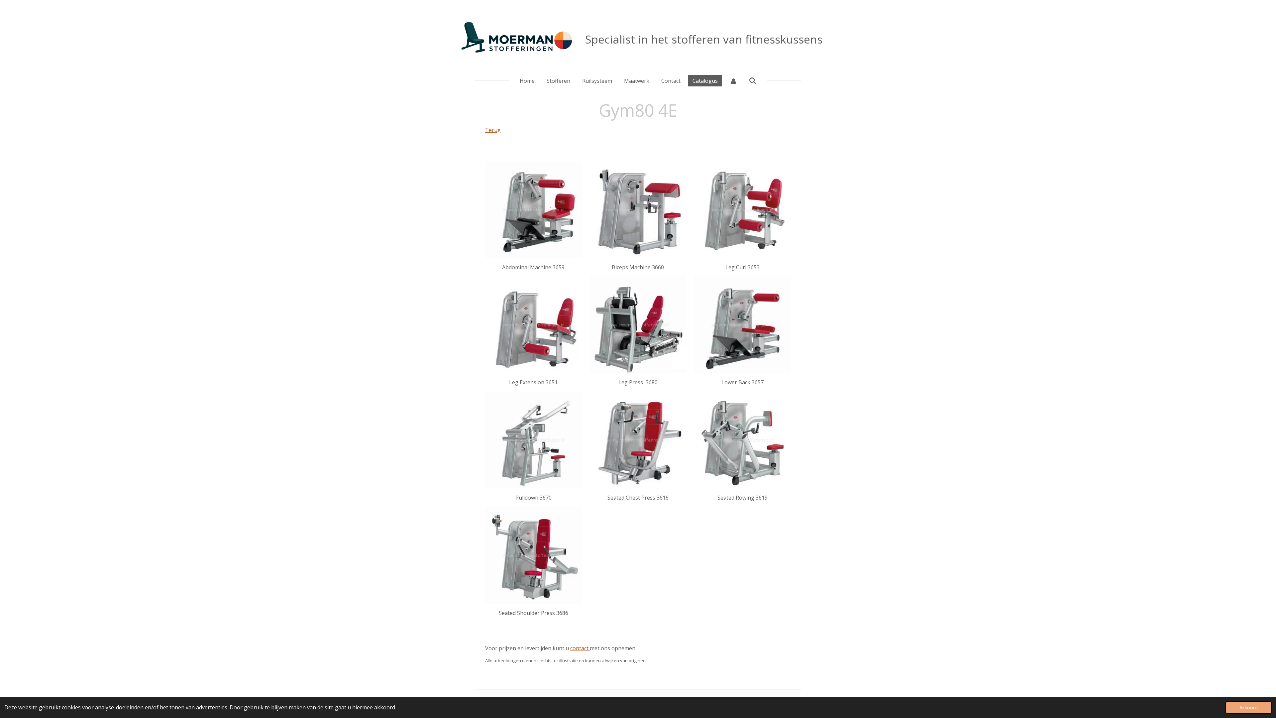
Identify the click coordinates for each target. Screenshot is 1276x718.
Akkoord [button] (1248, 707)
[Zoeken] (753, 80)
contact (580, 648)
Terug (493, 130)
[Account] (733, 80)
